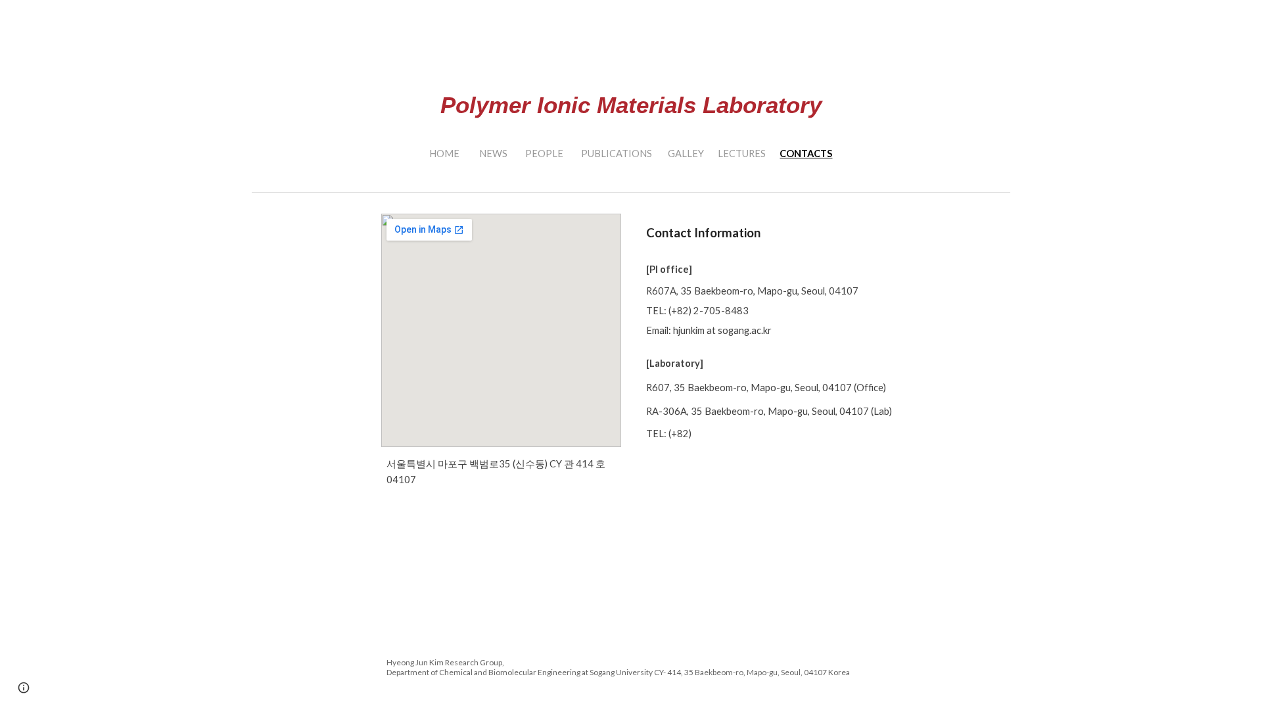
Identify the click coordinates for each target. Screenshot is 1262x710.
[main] (631, 76)
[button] (23, 687)
